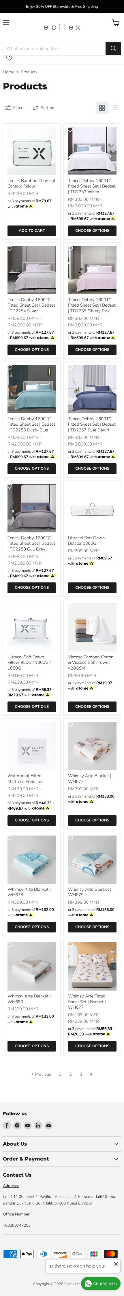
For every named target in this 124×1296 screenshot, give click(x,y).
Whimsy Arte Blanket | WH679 (89, 892)
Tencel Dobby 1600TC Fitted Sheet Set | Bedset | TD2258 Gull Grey (31, 543)
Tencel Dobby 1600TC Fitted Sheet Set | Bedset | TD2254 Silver (31, 305)
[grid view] (102, 108)
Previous (42, 1074)
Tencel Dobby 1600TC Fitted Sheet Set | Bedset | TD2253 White (92, 186)
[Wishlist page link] (9, 58)
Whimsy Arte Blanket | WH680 (29, 999)
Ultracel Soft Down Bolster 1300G (86, 540)
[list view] (114, 108)
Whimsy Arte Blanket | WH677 (89, 778)
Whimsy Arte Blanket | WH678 (29, 892)
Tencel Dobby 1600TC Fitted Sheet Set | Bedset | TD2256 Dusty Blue (31, 424)
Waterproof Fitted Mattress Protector (25, 778)
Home (8, 72)
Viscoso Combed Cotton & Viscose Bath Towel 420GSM (90, 662)
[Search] (113, 48)
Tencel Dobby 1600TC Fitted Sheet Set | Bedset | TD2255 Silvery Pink (92, 305)
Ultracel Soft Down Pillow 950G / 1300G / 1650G (29, 662)
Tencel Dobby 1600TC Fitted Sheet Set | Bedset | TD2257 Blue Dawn (92, 424)
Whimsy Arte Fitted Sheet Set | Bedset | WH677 (87, 1001)
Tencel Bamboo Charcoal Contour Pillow (31, 183)
